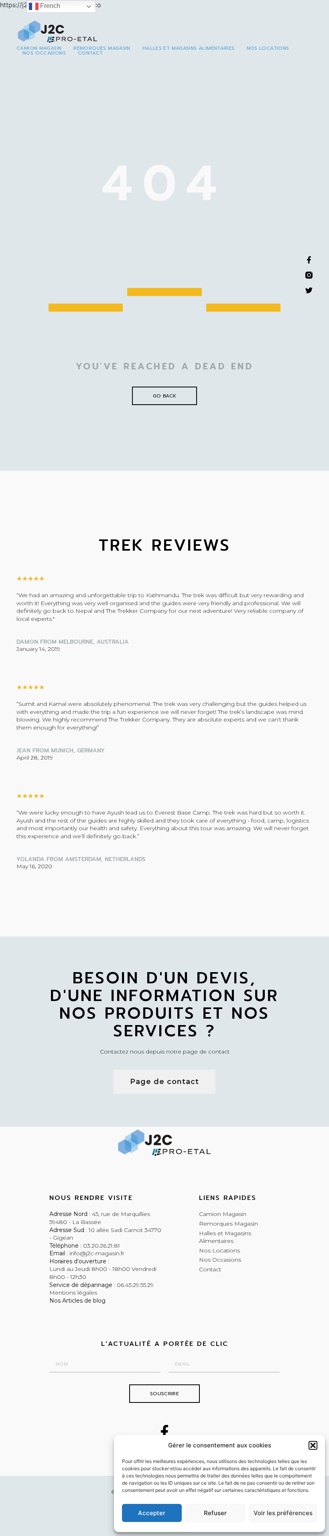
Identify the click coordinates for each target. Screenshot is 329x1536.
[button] (313, 1445)
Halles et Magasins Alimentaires (188, 48)
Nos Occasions (44, 53)
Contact (90, 53)
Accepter (151, 1513)
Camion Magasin (38, 48)
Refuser (215, 1513)
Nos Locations (268, 48)
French (49, 5)
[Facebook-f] (164, 1432)
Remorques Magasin (101, 48)
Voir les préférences (283, 1513)
